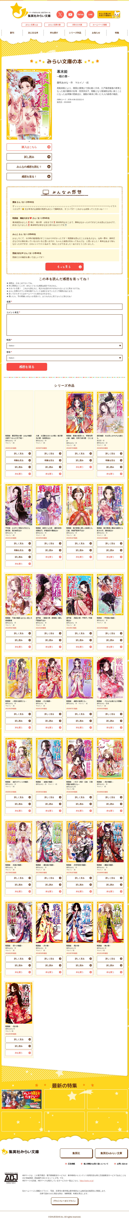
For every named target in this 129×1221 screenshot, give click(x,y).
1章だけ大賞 (77, 25)
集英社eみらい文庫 (111, 1153)
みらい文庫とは (32, 25)
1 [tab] (29, 141)
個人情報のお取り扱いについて (96, 1164)
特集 (117, 33)
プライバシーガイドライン (64, 1201)
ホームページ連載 (100, 25)
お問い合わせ (122, 1164)
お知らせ (96, 33)
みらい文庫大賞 (54, 25)
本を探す (54, 33)
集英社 (76, 1153)
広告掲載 (71, 1164)
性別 (9, 340)
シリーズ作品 (75, 33)
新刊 (12, 33)
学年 (9, 352)
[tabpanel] (29, 104)
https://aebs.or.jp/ (86, 1181)
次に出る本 (33, 33)
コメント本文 (13, 312)
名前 (9, 302)
